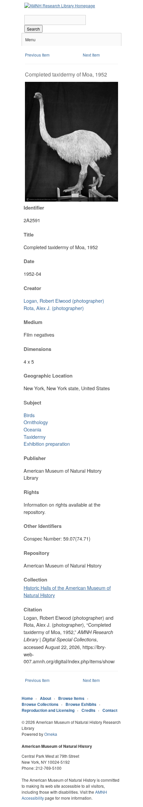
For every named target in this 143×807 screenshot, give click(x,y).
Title (29, 234)
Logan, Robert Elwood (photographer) (64, 300)
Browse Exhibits (81, 704)
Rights (31, 492)
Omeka (50, 734)
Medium (33, 322)
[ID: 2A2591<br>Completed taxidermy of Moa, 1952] (71, 200)
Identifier (34, 207)
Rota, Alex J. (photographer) (54, 307)
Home (27, 698)
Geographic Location (48, 375)
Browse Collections (40, 704)
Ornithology (36, 421)
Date (29, 261)
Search (33, 29)
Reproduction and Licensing (48, 710)
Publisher (35, 458)
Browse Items (71, 698)
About (45, 698)
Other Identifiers (43, 526)
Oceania (32, 429)
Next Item (91, 55)
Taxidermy (35, 436)
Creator (32, 288)
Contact (109, 710)
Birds (29, 414)
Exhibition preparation (47, 443)
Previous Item (37, 55)
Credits (88, 710)
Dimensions (37, 349)
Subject (32, 402)
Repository (36, 553)
